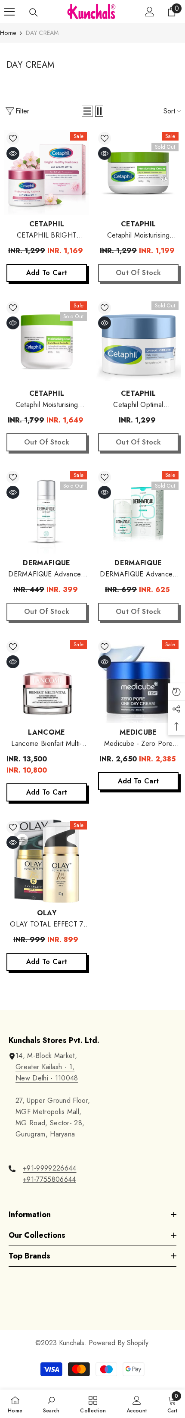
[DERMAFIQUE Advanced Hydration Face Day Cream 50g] (138, 511)
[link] (51, 1403)
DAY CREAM (42, 32)
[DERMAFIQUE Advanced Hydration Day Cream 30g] (46, 511)
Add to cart (47, 273)
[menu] (9, 11)
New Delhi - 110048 (46, 1078)
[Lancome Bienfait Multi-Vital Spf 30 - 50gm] (46, 680)
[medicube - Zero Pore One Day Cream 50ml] (138, 680)
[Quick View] (12, 153)
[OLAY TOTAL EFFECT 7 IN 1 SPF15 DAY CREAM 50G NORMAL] (46, 861)
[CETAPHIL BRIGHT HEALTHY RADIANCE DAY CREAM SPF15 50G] (46, 172)
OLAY (46, 913)
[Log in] (149, 11)
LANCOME (46, 732)
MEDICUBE (138, 732)
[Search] (33, 12)
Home (8, 32)
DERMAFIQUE (46, 563)
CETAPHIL (47, 224)
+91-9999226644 (49, 1168)
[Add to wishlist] (12, 138)
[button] (87, 111)
